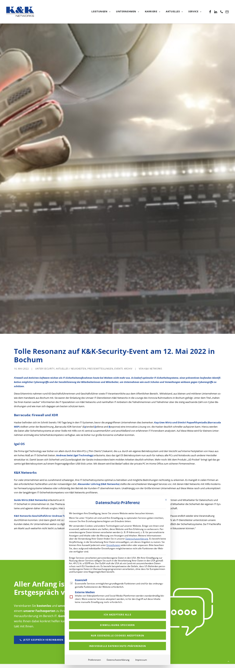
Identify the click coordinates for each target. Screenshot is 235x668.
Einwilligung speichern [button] (117, 625)
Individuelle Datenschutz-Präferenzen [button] (117, 646)
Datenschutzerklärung (136, 538)
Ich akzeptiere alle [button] (117, 614)
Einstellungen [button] (113, 545)
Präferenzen (94, 659)
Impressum (141, 659)
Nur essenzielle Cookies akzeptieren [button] (117, 635)
